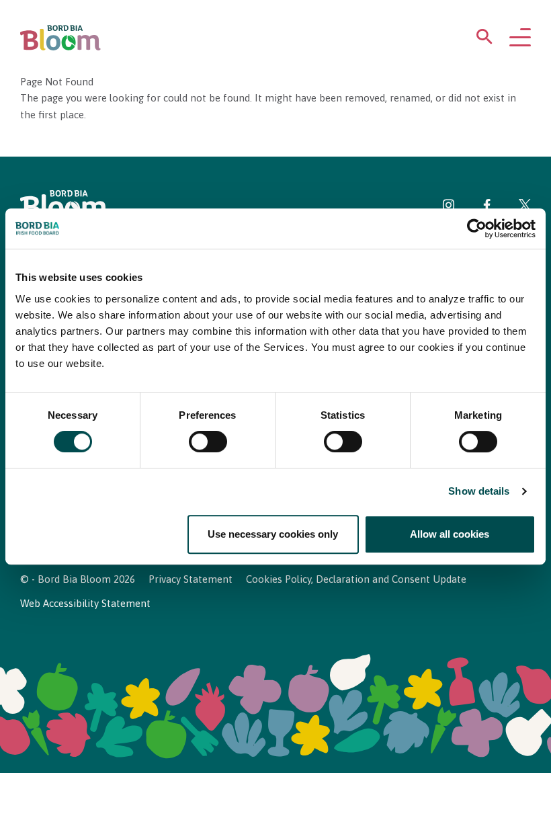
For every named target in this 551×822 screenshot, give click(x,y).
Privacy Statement (190, 579)
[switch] (208, 442)
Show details (478, 491)
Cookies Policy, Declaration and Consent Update (356, 579)
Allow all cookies (449, 534)
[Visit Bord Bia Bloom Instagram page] (449, 207)
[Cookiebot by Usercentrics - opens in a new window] (477, 228)
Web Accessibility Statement (85, 603)
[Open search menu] (484, 39)
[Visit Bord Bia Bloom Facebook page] (487, 207)
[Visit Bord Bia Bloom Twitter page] (525, 207)
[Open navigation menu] (520, 38)
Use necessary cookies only (273, 534)
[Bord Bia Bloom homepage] (60, 38)
